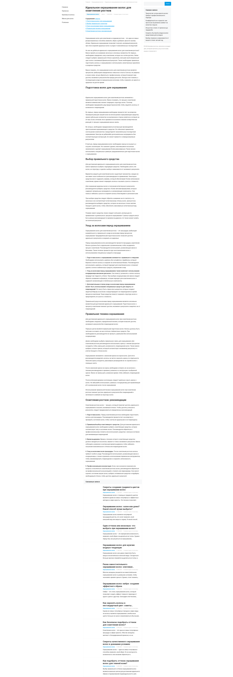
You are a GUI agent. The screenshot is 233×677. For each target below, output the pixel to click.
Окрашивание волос (97, 2)
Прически (65, 11)
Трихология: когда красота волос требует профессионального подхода (157, 15)
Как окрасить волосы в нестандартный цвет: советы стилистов (117, 605)
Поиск (168, 3)
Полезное (65, 22)
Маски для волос (68, 18)
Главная (88, 2)
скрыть (97, 19)
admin (103, 14)
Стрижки (65, 7)
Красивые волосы (68, 15)
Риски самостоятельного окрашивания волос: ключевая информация (118, 567)
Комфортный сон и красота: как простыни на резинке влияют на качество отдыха (157, 23)
